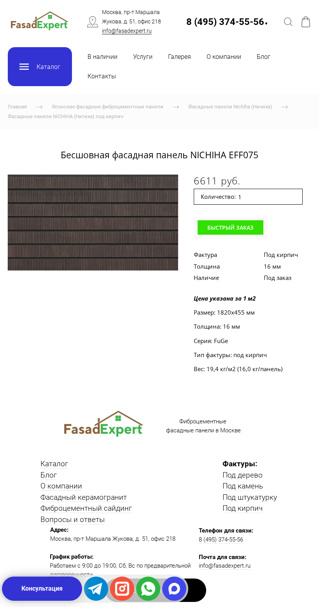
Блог (263, 56)
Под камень (243, 485)
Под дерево (243, 475)
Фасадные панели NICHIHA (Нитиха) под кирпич (65, 116)
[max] (174, 589)
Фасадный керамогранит (83, 497)
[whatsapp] (148, 589)
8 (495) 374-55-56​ (227, 21)
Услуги (142, 56)
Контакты (102, 76)
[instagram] (122, 589)
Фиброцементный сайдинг (86, 508)
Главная (17, 107)
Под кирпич (243, 508)
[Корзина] (305, 21)
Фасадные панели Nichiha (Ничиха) (230, 107)
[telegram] (96, 589)
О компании (224, 56)
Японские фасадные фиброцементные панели (107, 107)
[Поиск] (288, 22)
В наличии (102, 56)
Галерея (179, 56)
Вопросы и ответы (72, 519)
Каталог (54, 463)
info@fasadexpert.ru (127, 31)
